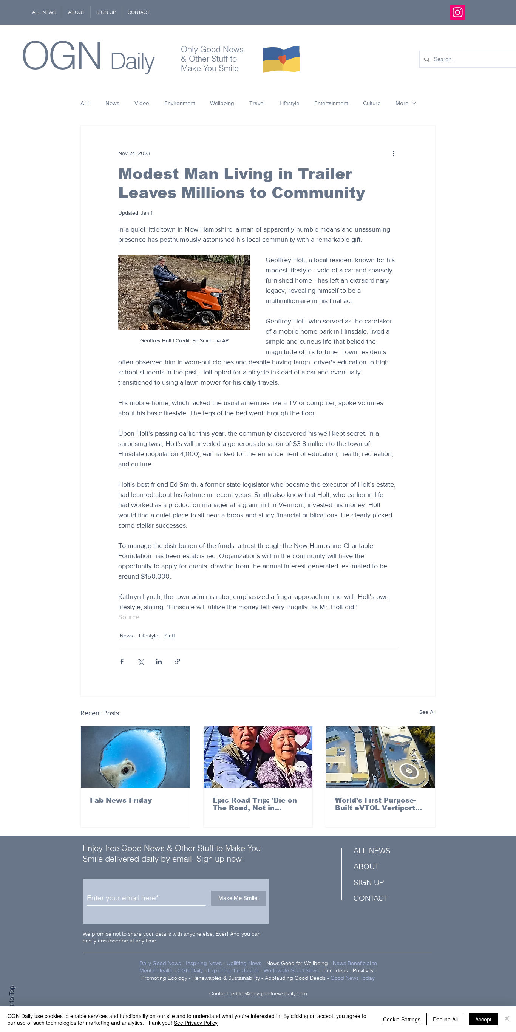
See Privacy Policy (196, 1022)
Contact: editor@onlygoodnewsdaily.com (258, 993)
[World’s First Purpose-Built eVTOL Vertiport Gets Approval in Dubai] (380, 757)
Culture (371, 103)
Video (141, 103)
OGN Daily (190, 970)
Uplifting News (244, 963)
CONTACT (371, 898)
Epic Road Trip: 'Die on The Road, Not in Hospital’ (255, 804)
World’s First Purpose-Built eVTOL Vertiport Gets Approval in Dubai (377, 804)
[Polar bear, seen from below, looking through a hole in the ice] (135, 757)
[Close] (506, 1019)
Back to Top (11, 1002)
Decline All (445, 1019)
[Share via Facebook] (121, 661)
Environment (179, 103)
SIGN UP (369, 882)
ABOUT (366, 866)
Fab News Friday (121, 800)
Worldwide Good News (291, 970)
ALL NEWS (372, 850)
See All (427, 712)
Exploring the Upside (234, 970)
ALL (85, 103)
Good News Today (353, 978)
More (401, 103)
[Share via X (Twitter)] (140, 661)
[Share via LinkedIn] (158, 661)
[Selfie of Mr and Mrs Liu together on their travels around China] (258, 757)
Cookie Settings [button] (401, 1019)
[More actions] (393, 153)
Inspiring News (204, 963)
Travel (256, 103)
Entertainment (331, 103)
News (112, 103)
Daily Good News (160, 963)
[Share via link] (177, 661)
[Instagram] (457, 12)
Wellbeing (222, 103)
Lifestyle (289, 103)
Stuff (169, 636)
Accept (483, 1019)
